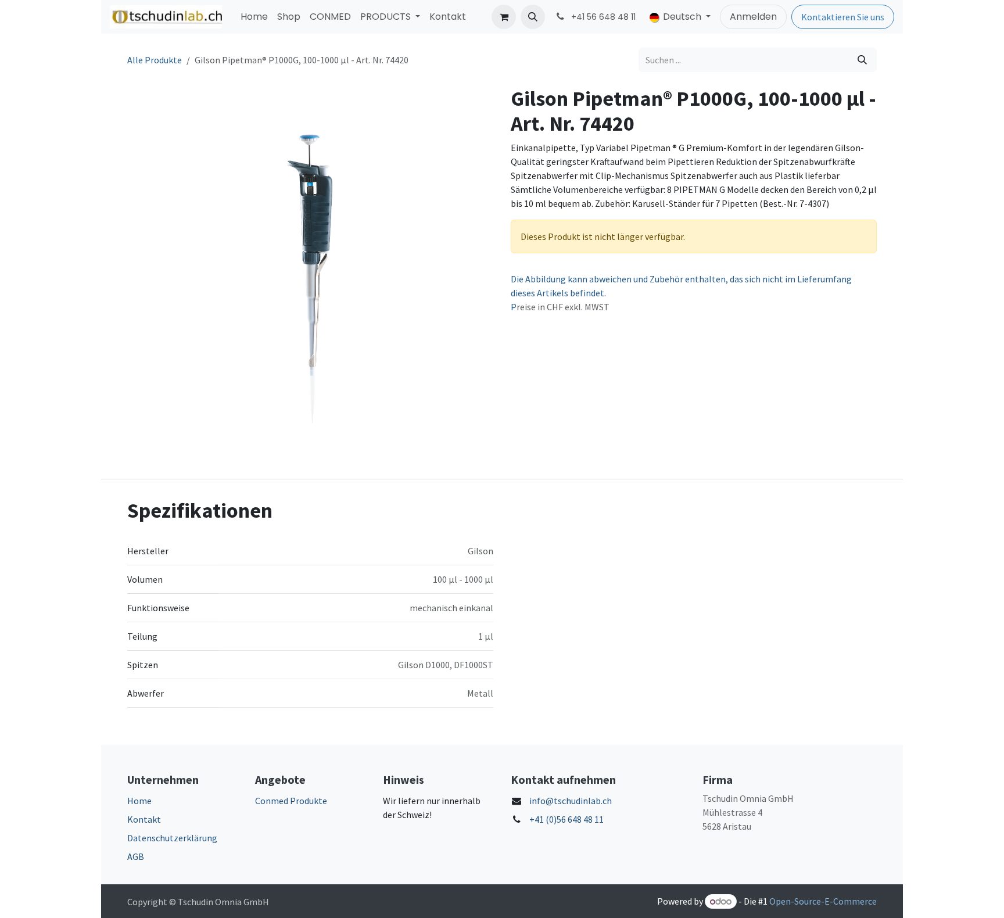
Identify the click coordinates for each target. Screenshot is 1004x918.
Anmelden (753, 16)
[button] (533, 17)
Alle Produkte (154, 60)
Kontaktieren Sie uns (842, 17)
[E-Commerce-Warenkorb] (504, 17)
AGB (135, 856)
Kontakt (144, 819)
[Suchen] (862, 60)
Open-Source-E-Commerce (823, 901)
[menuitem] (254, 16)
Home (139, 800)
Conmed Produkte (291, 800)
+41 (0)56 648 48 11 (566, 819)
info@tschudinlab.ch (570, 800)
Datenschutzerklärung (172, 838)
